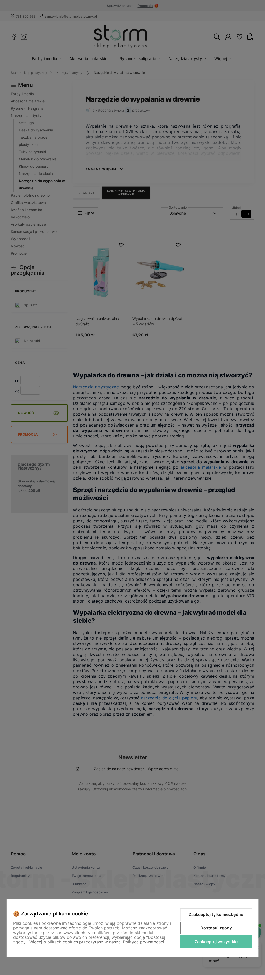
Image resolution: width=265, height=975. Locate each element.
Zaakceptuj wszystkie (216, 941)
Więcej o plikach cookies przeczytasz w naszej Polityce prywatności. (97, 941)
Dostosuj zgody (216, 927)
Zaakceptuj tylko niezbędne (216, 914)
